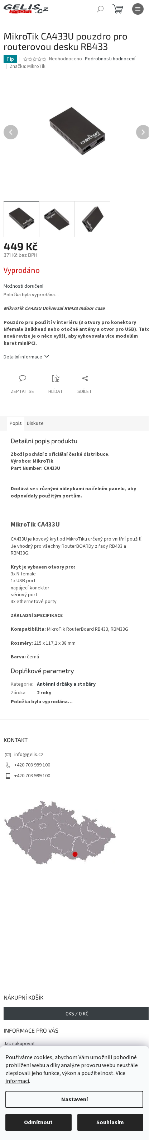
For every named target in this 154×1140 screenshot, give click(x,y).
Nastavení (74, 1099)
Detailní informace (23, 357)
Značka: (27, 66)
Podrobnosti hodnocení (110, 59)
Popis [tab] (16, 423)
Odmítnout (38, 1122)
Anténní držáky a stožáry (66, 684)
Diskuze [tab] (35, 423)
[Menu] (138, 9)
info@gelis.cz (28, 754)
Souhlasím (110, 1122)
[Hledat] (100, 9)
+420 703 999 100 (32, 765)
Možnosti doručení (23, 286)
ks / (77, 1013)
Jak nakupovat (19, 1043)
